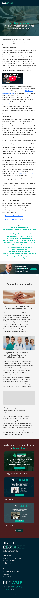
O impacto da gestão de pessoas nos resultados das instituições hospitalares (18, 410)
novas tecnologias (30, 253)
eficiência (26, 232)
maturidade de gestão (19, 249)
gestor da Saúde (9, 243)
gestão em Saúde (13, 238)
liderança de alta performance (17, 247)
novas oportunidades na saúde (13, 253)
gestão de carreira (26, 236)
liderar (30, 247)
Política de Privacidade (19, 595)
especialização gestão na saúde (15, 234)
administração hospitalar (19, 227)
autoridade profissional (11, 229)
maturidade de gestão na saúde (19, 251)
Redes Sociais (7, 256)
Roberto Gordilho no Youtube (14, 216)
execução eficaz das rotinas (27, 173)
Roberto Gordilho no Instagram (14, 219)
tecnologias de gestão (28, 256)
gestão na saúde (8, 240)
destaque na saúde (15, 232)
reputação (16, 256)
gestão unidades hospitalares (26, 240)
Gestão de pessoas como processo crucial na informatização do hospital (19, 308)
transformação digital (19, 258)
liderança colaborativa (19, 245)
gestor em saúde (22, 243)
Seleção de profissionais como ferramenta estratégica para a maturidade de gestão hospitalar (17, 355)
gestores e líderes (8, 104)
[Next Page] (20, 530)
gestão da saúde (12, 236)
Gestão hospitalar (26, 238)
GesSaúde (30, 234)
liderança (32, 243)
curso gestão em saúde (28, 229)
